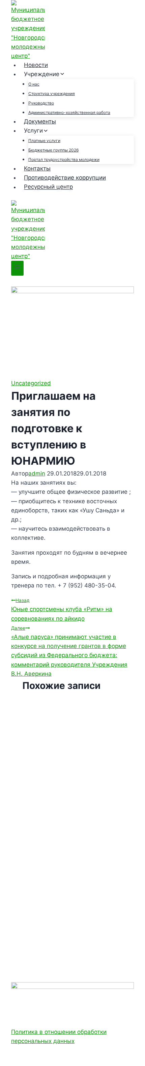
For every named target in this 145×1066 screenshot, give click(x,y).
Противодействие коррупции (65, 177)
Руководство (41, 103)
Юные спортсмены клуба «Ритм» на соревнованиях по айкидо (61, 610)
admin (36, 473)
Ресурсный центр (48, 187)
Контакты (37, 168)
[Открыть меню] (17, 268)
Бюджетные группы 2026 (53, 150)
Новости (36, 65)
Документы (40, 121)
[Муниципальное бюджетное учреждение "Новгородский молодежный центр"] (72, 30)
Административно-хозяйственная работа (69, 112)
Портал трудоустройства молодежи (63, 159)
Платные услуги (44, 140)
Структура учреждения (51, 93)
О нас (33, 84)
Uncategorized (31, 383)
